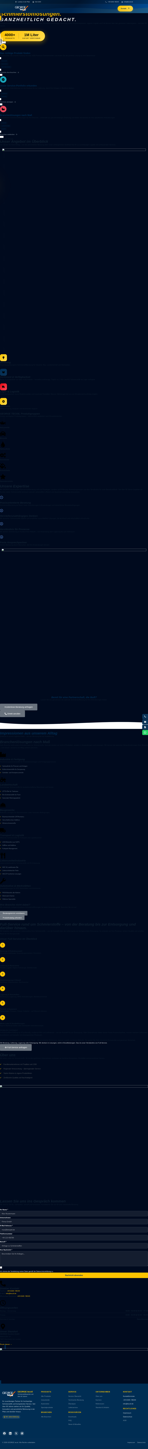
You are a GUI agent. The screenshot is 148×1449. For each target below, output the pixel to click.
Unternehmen (5, 1218)
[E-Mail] (145, 721)
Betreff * (3, 1242)
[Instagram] (22, 1433)
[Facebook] (4, 1433)
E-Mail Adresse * (6, 1226)
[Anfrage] (145, 727)
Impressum (127, 1413)
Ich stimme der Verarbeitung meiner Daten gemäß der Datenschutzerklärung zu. (26, 1271)
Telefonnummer (6, 1234)
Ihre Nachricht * (6, 1250)
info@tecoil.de (128, 2)
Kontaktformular (129, 1396)
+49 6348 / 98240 (113, 2)
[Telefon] (145, 716)
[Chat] (145, 732)
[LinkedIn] (10, 1433)
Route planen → (6, 1344)
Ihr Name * (4, 1210)
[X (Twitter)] (16, 1433)
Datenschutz (127, 1417)
